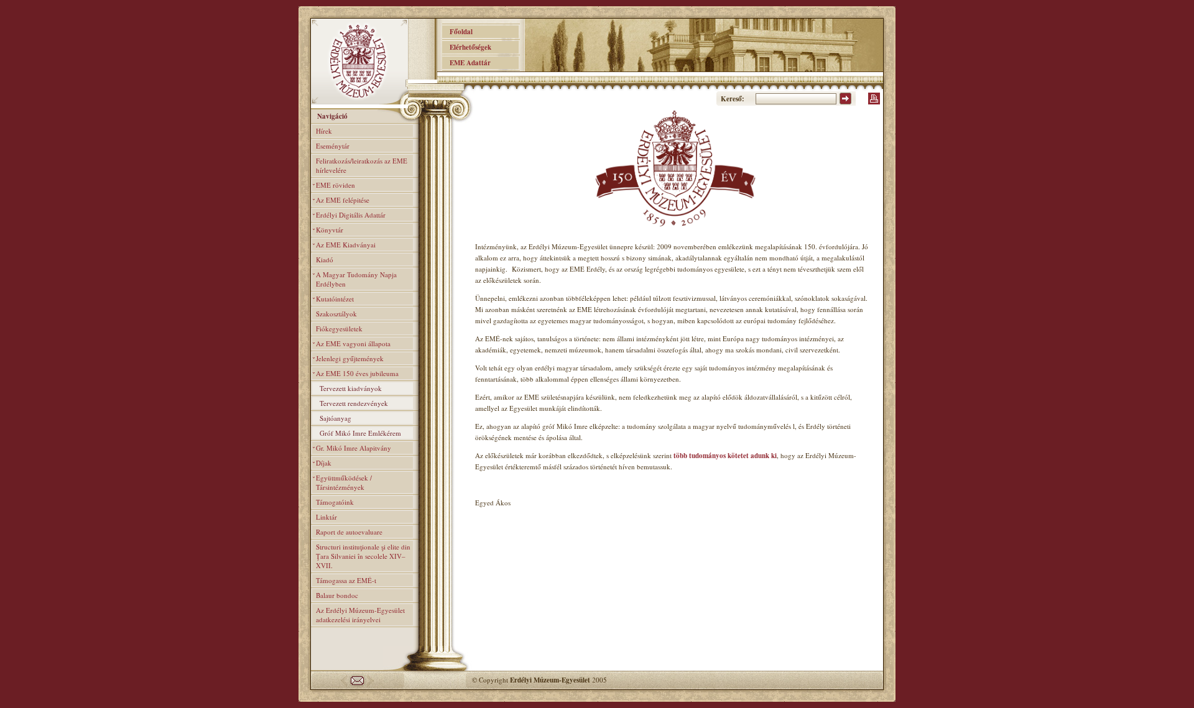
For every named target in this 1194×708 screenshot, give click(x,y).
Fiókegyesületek (339, 328)
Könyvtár (329, 229)
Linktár (326, 517)
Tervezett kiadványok (351, 388)
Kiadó (324, 259)
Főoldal (457, 32)
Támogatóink (335, 502)
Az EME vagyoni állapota (353, 343)
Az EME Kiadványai (346, 244)
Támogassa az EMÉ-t (346, 580)
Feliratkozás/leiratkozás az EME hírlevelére (361, 165)
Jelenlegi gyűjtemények (350, 358)
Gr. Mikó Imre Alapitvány (353, 448)
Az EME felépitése (342, 200)
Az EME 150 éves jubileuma (357, 373)
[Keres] (845, 102)
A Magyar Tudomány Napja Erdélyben (356, 279)
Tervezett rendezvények (354, 403)
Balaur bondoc (337, 595)
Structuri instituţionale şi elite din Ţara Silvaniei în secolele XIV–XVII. (363, 556)
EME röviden (335, 185)
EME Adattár (466, 63)
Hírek (324, 131)
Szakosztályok (336, 313)
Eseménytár (332, 145)
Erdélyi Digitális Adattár (351, 214)
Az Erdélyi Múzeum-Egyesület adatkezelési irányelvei (360, 614)
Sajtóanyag (335, 418)
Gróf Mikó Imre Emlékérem (360, 433)
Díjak (323, 462)
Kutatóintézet (335, 298)
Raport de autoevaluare (349, 531)
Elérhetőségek (466, 47)
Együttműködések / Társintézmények (344, 482)
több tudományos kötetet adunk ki (725, 456)
